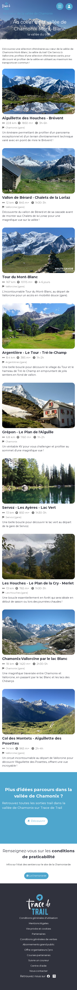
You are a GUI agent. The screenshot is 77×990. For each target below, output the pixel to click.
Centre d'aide (38, 965)
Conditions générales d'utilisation (38, 917)
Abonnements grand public (38, 944)
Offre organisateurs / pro (38, 949)
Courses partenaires (38, 955)
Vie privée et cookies (38, 928)
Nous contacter (39, 970)
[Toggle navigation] (59, 6)
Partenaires (38, 933)
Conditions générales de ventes (38, 939)
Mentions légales (38, 923)
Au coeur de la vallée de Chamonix (28, 13)
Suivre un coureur (38, 960)
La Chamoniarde (37, 875)
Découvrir (37, 821)
